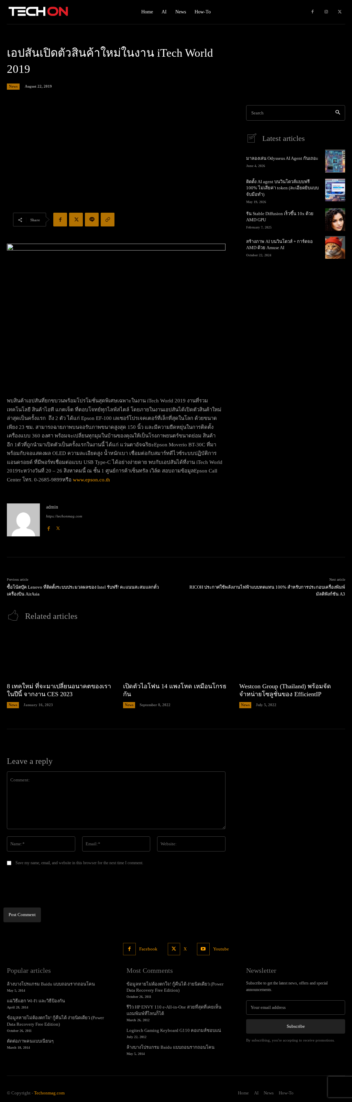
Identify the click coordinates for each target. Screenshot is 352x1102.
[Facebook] (312, 12)
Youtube (221, 948)
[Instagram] (326, 12)
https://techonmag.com (64, 516)
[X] (340, 12)
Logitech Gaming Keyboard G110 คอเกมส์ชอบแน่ (173, 1030)
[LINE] (92, 219)
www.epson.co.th (91, 479)
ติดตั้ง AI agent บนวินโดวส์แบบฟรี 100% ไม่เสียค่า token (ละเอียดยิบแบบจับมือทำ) (282, 188)
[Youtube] (203, 949)
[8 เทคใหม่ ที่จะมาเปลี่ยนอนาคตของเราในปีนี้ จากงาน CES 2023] (60, 654)
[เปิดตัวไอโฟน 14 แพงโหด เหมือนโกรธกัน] (176, 654)
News (13, 86)
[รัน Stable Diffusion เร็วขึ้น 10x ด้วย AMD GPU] (335, 219)
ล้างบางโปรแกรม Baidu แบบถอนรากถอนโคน (51, 984)
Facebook (148, 948)
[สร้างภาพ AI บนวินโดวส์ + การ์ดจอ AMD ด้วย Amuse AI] (335, 247)
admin (52, 507)
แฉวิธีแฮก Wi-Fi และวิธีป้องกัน (36, 1000)
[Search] (337, 113)
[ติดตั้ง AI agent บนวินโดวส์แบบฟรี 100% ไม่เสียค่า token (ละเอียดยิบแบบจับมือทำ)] (335, 190)
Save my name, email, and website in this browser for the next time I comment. (79, 862)
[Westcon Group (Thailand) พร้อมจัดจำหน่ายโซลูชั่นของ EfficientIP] (292, 654)
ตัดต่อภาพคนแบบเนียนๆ (30, 1041)
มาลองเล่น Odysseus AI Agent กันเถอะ (282, 158)
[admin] (23, 519)
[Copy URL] (107, 219)
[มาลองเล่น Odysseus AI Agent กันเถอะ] (335, 161)
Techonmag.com (49, 1092)
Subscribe (296, 1026)
